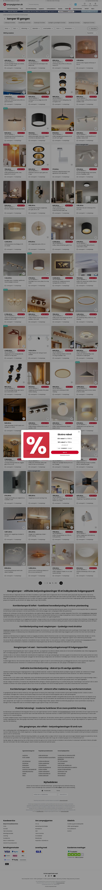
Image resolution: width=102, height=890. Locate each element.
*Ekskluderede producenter (65, 455)
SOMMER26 (65, 448)
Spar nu (65, 452)
